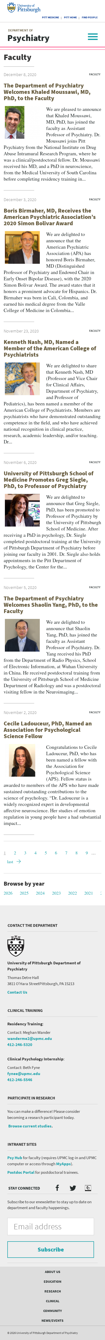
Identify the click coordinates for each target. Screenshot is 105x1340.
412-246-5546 (19, 1079)
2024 (40, 893)
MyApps (63, 1163)
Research (52, 1291)
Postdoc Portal (20, 1172)
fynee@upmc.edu (23, 1073)
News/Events (52, 1320)
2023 (56, 893)
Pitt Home (70, 17)
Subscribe (51, 1249)
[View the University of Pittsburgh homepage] (28, 7)
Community (52, 1311)
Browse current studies (30, 1126)
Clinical (52, 1301)
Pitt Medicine (50, 17)
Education (52, 1281)
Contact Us (17, 992)
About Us (52, 1272)
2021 (88, 893)
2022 (72, 893)
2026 (8, 893)
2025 (24, 893)
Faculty (94, 74)
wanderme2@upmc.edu (29, 1038)
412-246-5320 (19, 1044)
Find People (90, 17)
